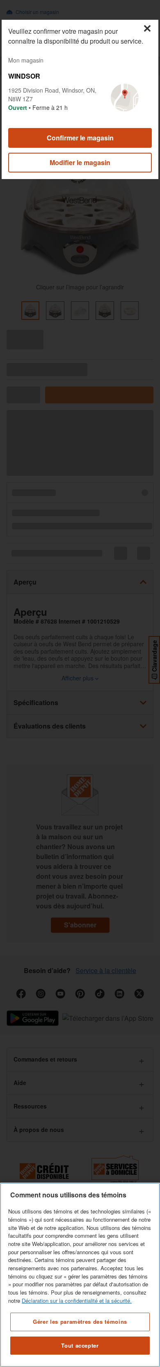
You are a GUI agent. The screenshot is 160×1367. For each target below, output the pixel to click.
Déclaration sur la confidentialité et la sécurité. (77, 1300)
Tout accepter (80, 1345)
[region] (80, 1275)
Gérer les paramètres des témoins (80, 1321)
